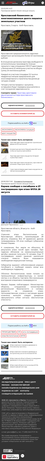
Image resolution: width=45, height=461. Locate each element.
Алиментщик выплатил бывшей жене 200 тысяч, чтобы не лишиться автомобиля (26, 150)
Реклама (6, 385)
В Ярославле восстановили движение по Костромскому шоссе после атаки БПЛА (23, 352)
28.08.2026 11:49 (7, 181)
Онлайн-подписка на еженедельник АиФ (20, 388)
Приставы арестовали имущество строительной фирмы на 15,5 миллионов (26, 143)
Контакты (24, 391)
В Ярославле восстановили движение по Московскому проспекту (23, 346)
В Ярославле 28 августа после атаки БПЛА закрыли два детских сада (24, 366)
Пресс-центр (30, 382)
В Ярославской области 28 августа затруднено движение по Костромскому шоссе (25, 359)
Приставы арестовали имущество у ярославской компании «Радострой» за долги (26, 163)
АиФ (21, 225)
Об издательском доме (12, 382)
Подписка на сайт (10, 391)
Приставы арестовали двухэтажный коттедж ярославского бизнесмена (18, 95)
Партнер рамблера (20, 450)
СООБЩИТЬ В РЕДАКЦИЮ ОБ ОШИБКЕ (17, 394)
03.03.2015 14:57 (6, 9)
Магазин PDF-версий (20, 385)
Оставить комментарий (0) (22, 114)
